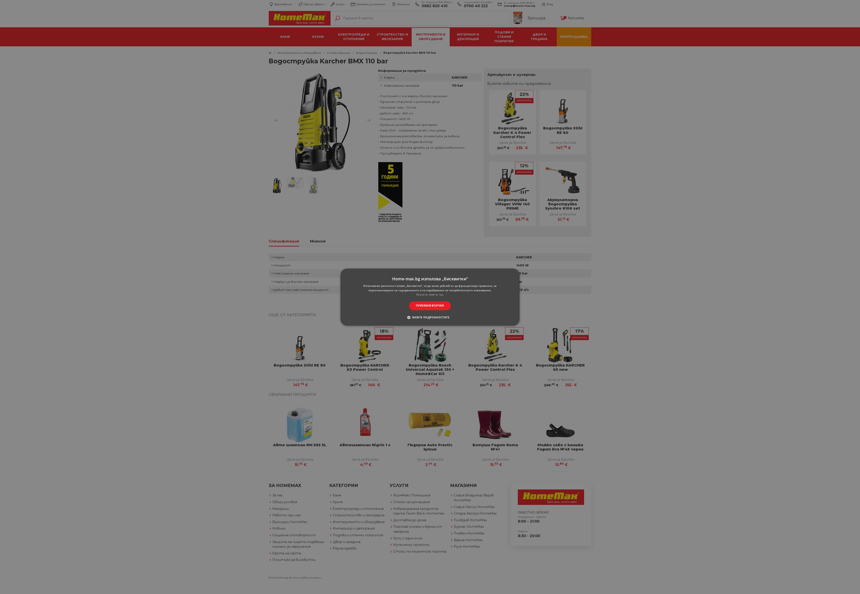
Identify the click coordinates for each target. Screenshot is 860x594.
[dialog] (430, 297)
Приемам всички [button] (430, 306)
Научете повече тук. (430, 295)
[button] (430, 317)
